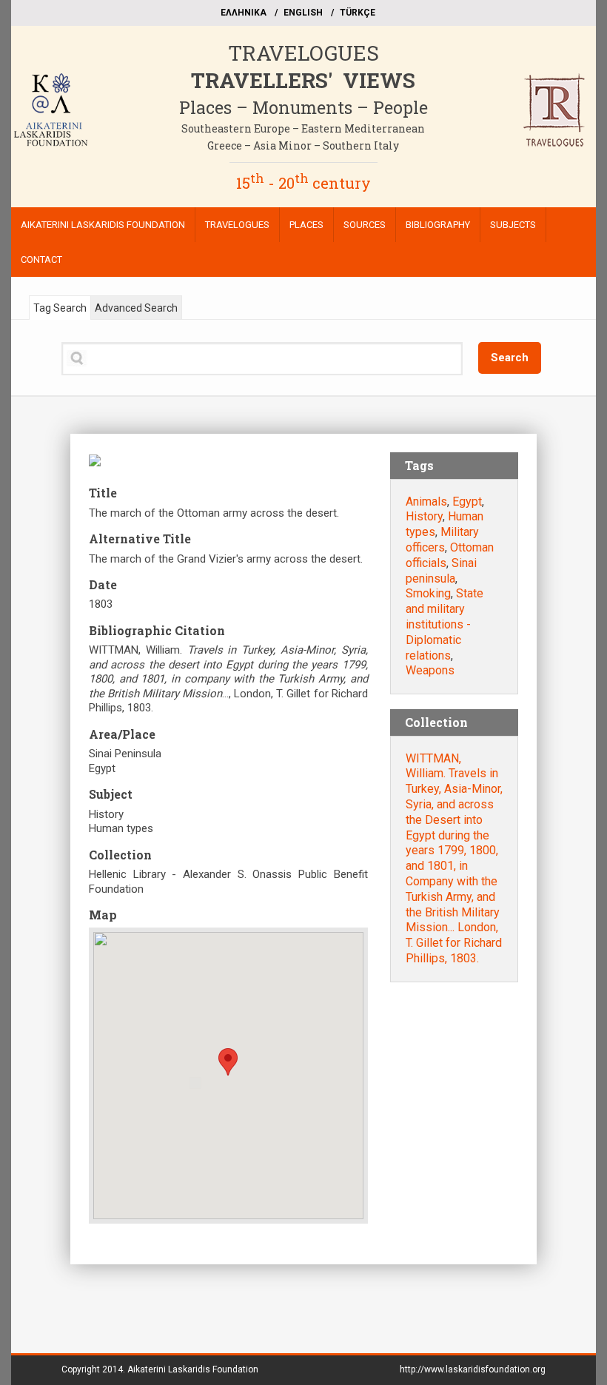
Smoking (428, 593)
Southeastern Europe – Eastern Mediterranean (303, 128)
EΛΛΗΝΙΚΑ (243, 12)
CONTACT (41, 259)
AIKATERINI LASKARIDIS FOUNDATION (103, 224)
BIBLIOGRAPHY (438, 224)
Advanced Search (136, 308)
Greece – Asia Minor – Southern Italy (303, 145)
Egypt (467, 501)
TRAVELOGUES (303, 53)
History (424, 516)
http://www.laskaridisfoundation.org (473, 1369)
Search (510, 357)
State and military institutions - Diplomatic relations (444, 624)
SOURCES (364, 224)
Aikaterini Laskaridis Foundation (192, 1369)
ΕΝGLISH (303, 12)
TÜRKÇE (357, 12)
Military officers (442, 539)
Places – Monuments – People (303, 107)
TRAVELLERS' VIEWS (303, 80)
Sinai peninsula (441, 571)
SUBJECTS (513, 224)
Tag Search (60, 308)
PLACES (306, 224)
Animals (426, 501)
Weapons (430, 670)
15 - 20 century (303, 182)
